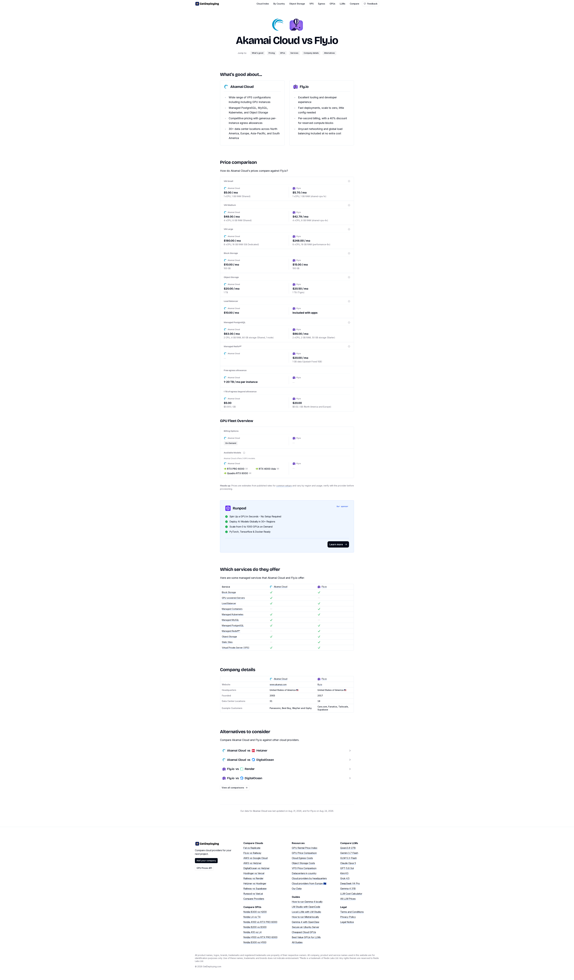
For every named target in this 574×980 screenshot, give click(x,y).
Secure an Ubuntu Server (305, 927)
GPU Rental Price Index (304, 847)
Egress (321, 3)
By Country (279, 3)
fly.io (319, 684)
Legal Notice (347, 922)
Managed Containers (232, 609)
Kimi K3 (344, 873)
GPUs (332, 3)
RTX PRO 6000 (237, 468)
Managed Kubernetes (232, 614)
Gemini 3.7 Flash (349, 852)
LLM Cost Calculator (351, 893)
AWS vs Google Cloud (255, 858)
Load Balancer (229, 603)
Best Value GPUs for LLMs (306, 937)
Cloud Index (263, 3)
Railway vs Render (253, 878)
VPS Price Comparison (304, 868)
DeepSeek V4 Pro (350, 883)
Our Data (296, 888)
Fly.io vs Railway (252, 852)
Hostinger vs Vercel (253, 873)
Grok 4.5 (344, 878)
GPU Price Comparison (304, 852)
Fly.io (326, 40)
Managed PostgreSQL (233, 625)
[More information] (349, 181)
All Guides (297, 942)
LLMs (342, 3)
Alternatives (329, 53)
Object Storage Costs (303, 863)
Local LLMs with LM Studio (306, 911)
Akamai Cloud (268, 40)
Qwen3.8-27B (348, 847)
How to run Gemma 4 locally (307, 901)
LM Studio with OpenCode (306, 906)
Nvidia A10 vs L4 (252, 932)
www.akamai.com (278, 684)
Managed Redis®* (231, 631)
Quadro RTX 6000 (239, 473)
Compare (354, 3)
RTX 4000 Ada (269, 468)
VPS (311, 3)
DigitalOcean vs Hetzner (256, 868)
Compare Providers (253, 898)
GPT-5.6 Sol (347, 868)
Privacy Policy (348, 916)
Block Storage (229, 592)
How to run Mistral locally (305, 916)
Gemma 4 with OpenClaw (305, 922)
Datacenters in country (304, 873)
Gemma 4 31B (348, 888)
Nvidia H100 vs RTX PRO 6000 (260, 937)
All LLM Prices (348, 898)
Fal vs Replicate (251, 847)
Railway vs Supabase (255, 888)
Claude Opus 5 (348, 863)
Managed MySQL (230, 620)
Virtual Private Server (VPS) (235, 647)
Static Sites (227, 642)
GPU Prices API (204, 868)
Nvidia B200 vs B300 (255, 927)
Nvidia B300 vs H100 (254, 942)
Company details (311, 53)
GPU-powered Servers (233, 598)
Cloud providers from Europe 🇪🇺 (309, 883)
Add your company (206, 860)
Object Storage (297, 3)
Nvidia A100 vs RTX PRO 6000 (260, 922)
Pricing (272, 53)
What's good (257, 53)
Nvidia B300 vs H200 (255, 911)
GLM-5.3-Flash (348, 858)
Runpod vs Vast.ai (253, 893)
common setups (284, 485)
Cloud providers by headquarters (309, 878)
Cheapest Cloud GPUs (304, 932)
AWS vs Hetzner (252, 863)
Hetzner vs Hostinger (254, 883)
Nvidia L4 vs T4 (252, 916)
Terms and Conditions (352, 911)
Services (294, 53)
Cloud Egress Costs (302, 858)
